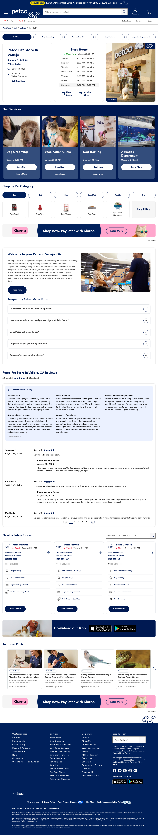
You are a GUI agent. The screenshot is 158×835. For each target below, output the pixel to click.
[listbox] (79, 147)
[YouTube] (135, 771)
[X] (120, 771)
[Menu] (6, 11)
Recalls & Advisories (21, 748)
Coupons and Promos (92, 765)
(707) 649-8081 (18, 69)
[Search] (124, 11)
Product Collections (59, 776)
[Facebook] (114, 771)
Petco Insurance (57, 758)
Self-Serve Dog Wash (60, 748)
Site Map (90, 802)
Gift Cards (87, 762)
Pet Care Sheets (57, 772)
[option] (21, 147)
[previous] (65, 521)
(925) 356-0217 (114, 559)
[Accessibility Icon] (127, 802)
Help (14, 755)
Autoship (54, 765)
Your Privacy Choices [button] (68, 802)
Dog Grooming (57, 741)
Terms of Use (129, 760)
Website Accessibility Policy (25, 762)
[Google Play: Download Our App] (135, 781)
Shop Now (17, 290)
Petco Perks (55, 738)
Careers (85, 738)
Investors (86, 769)
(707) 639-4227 (62, 559)
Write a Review (14, 64)
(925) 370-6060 (11, 559)
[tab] (79, 309)
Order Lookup (19, 745)
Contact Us (17, 758)
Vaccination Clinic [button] (79, 37)
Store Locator (19, 752)
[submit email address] (142, 739)
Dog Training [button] (110, 37)
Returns (16, 738)
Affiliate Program (90, 755)
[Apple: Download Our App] (119, 781)
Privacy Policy (48, 802)
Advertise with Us (90, 776)
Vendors (86, 752)
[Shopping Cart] (149, 12)
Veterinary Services (59, 755)
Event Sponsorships (91, 748)
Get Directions (18, 81)
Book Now (21, 167)
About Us (86, 741)
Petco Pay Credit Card (60, 745)
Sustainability (88, 772)
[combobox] (131, 536)
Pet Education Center (60, 769)
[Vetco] (18, 793)
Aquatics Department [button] (141, 37)
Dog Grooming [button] (48, 37)
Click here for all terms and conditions (99, 825)
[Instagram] (130, 771)
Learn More (21, 174)
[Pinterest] (125, 771)
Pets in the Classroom (60, 779)
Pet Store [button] (17, 37)
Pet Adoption (56, 762)
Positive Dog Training (60, 752)
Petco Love (87, 758)
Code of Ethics (89, 745)
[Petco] (25, 12)
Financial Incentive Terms (124, 762)
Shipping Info (18, 741)
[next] (93, 521)
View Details (15, 609)
